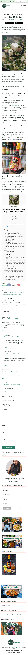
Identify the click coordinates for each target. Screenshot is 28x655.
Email (4, 432)
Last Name (5, 503)
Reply (3, 331)
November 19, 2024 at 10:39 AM (12, 384)
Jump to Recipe (10, 23)
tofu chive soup (8, 294)
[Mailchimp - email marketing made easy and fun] (19, 508)
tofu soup (15, 294)
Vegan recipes (11, 291)
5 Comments (18, 19)
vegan (19, 294)
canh (10, 292)
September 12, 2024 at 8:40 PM (10, 319)
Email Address (6, 494)
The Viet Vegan (16, 647)
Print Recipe (19, 23)
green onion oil (15, 105)
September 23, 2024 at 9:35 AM (12, 337)
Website (4, 439)
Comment (5, 409)
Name (4, 425)
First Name (5, 499)
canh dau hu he (15, 292)
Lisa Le (6, 335)
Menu (24, 5)
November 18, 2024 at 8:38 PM (11, 353)
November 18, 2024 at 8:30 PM (9, 371)
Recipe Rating (5, 404)
